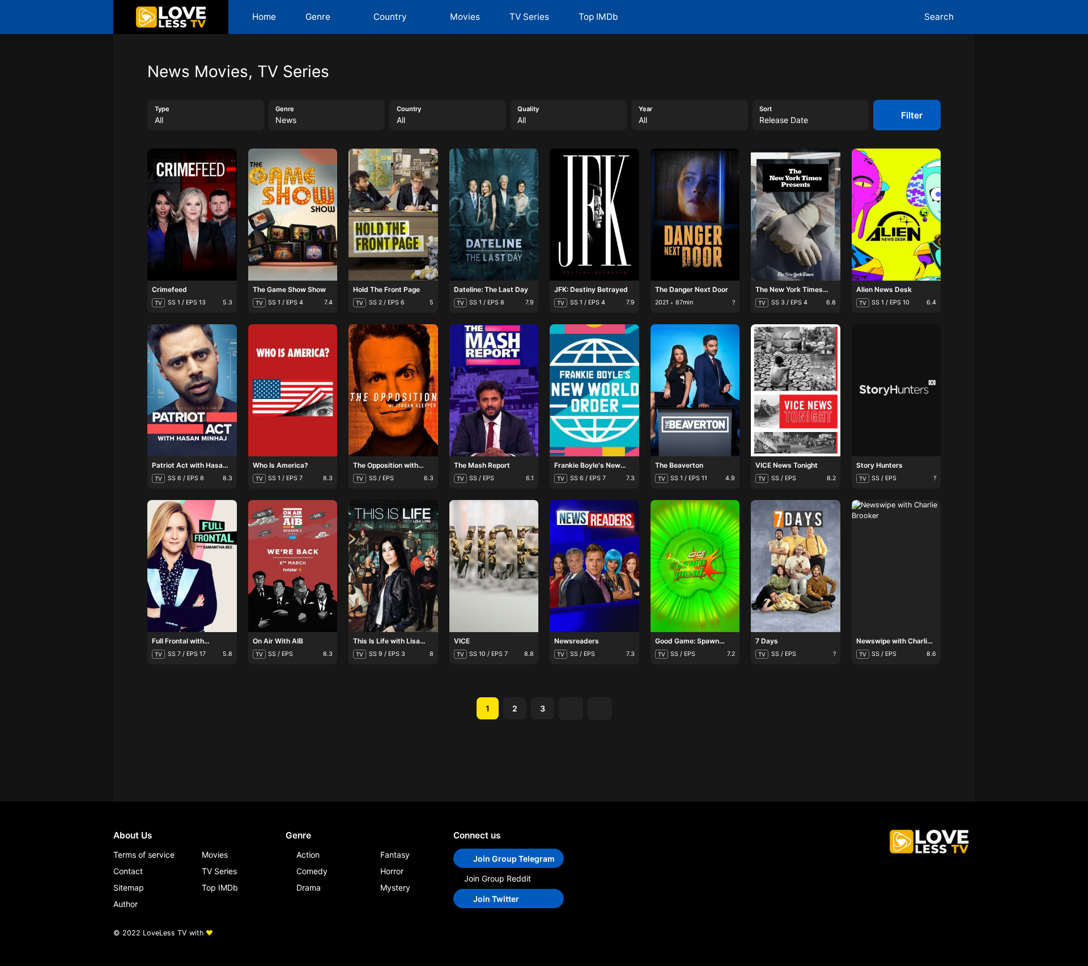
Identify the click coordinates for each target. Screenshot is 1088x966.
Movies (465, 16)
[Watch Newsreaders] (579, 579)
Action (308, 854)
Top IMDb (598, 16)
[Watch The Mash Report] (478, 404)
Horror (391, 871)
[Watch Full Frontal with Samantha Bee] (177, 579)
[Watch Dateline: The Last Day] (478, 228)
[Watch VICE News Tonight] (780, 404)
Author (125, 904)
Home (264, 16)
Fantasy (395, 854)
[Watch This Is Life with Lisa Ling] (378, 579)
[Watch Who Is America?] (277, 404)
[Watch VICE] (478, 579)
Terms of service (144, 854)
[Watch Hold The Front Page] (378, 228)
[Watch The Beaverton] (679, 404)
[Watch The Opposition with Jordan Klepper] (378, 404)
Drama (308, 887)
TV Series (529, 16)
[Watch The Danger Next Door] (679, 228)
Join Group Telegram (514, 858)
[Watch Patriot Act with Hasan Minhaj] (177, 404)
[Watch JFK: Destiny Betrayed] (579, 228)
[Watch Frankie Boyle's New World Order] (579, 404)
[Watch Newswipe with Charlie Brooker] (881, 579)
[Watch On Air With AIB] (277, 579)
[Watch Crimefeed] (177, 228)
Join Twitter (496, 899)
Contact (128, 871)
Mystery (395, 887)
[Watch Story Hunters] (881, 404)
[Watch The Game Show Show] (277, 228)
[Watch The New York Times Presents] (780, 228)
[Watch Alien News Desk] (881, 228)
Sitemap (128, 887)
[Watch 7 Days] (780, 579)
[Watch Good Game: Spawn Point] (679, 579)
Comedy (312, 871)
